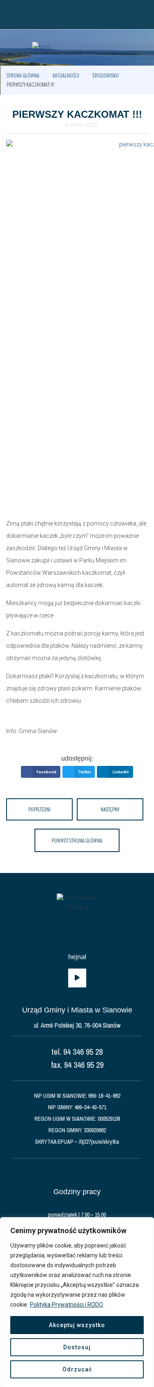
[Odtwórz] (77, 978)
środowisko (105, 75)
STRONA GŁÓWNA (23, 75)
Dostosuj (77, 1347)
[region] (77, 1302)
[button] (10, 14)
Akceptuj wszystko (77, 1325)
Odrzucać (77, 1369)
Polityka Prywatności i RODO (66, 1304)
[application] (77, 978)
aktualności (66, 75)
